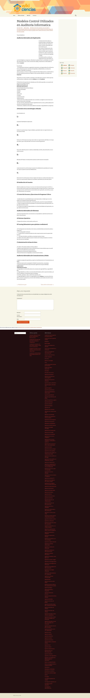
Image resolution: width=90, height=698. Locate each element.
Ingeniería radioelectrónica (50, 648)
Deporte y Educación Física (50, 354)
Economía (73, 73)
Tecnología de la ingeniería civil (50, 681)
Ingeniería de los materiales (50, 434)
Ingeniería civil (47, 407)
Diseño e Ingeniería (48, 356)
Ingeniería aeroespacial (49, 374)
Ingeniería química (48, 646)
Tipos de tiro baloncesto (47, 284)
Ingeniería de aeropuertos (49, 421)
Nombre (19, 312)
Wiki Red (28, 15)
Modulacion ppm (22, 284)
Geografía (65, 68)
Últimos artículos (21, 15)
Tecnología (47, 676)
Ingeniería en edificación (49, 520)
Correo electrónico (19, 315)
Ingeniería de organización (49, 462)
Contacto (34, 15)
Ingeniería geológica (48, 587)
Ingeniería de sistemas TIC (49, 478)
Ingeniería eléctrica (48, 494)
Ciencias (65, 65)
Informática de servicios (49, 372)
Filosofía (72, 70)
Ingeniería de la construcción (50, 430)
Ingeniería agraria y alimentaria (50, 382)
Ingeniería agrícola (48, 387)
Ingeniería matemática (49, 636)
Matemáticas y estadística (49, 671)
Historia (64, 70)
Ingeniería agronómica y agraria (50, 400)
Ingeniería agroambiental (49, 394)
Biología (72, 65)
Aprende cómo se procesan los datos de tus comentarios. (30, 327)
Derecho (65, 73)
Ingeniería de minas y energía (50, 448)
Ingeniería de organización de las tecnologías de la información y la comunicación (50, 465)
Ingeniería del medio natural (50, 490)
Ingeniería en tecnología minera (50, 561)
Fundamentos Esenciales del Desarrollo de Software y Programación (35, 341)
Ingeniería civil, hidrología (49, 414)
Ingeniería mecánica (48, 637)
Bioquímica (47, 341)
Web (18, 319)
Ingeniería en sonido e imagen (50, 559)
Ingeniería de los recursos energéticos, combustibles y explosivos (50, 440)
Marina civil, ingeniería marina (50, 662)
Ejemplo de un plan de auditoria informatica (40, 29)
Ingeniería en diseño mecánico (50, 518)
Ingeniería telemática (48, 653)
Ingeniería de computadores (50, 423)
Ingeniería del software (49, 492)
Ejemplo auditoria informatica (26, 29)
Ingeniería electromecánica (50, 496)
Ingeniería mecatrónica (49, 639)
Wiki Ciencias (16, 695)
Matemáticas (47, 667)
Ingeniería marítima (48, 634)
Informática (27, 27)
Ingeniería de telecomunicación (50, 486)
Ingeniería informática (49, 599)
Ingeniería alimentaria (49, 401)
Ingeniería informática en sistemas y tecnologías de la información (50, 623)
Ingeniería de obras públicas (50, 450)
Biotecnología (47, 343)
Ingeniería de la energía (49, 432)
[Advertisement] (27, 49)
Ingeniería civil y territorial (49, 409)
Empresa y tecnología (49, 360)
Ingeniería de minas (48, 447)
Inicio (14, 15)
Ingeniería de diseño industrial (50, 425)
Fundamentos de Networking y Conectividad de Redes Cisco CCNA (35, 354)
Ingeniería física (48, 579)
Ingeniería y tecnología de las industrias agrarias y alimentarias (50, 659)
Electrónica (47, 358)
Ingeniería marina (48, 632)
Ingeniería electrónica (49, 497)
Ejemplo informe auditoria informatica (39, 30)
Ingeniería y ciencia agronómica (50, 655)
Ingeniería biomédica (48, 405)
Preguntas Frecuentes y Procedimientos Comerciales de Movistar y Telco (35, 350)
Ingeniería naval (47, 644)
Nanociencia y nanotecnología (50, 672)
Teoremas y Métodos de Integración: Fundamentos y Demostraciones (35, 336)
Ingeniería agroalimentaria (49, 389)
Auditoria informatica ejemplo (36, 27)
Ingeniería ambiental (48, 403)
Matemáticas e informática (49, 669)
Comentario (20, 298)
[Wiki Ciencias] (45, 7)
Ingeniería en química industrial (50, 541)
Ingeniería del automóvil (49, 488)
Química (46, 674)
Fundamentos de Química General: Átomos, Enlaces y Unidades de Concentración (35, 345)
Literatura (73, 68)
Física (46, 362)
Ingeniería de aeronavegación (50, 419)
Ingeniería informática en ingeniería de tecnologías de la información (50, 618)
